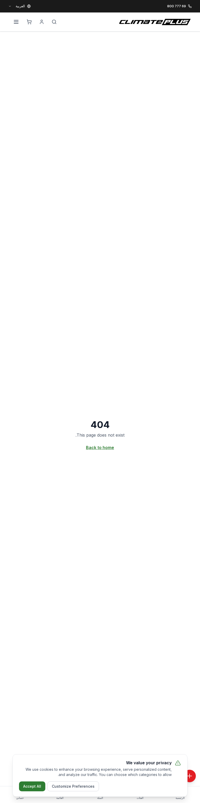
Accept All (32, 786)
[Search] (54, 22)
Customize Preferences (73, 786)
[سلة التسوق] (29, 22)
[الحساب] (41, 22)
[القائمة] (16, 22)
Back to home (100, 447)
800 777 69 (176, 6)
